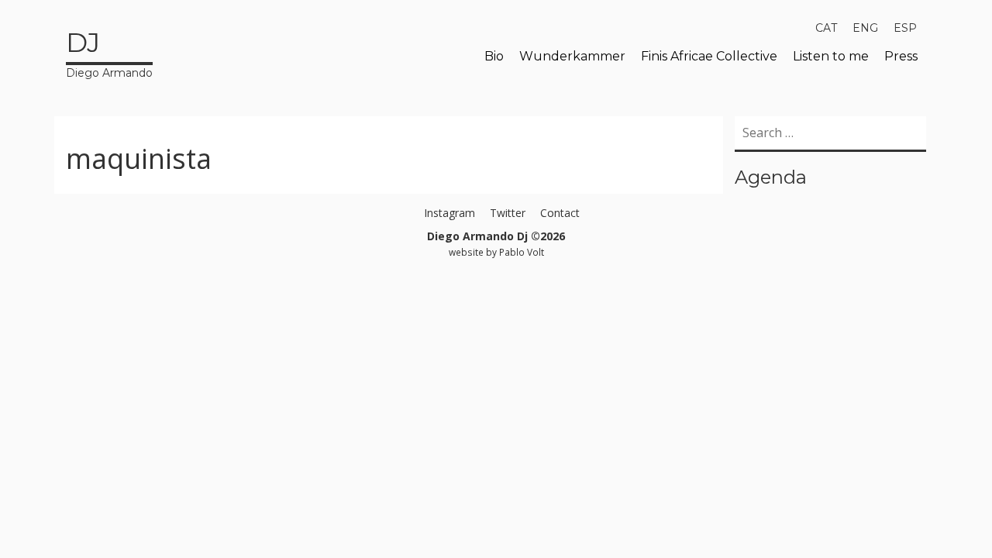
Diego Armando (109, 53)
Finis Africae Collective (709, 56)
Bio (494, 56)
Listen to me (831, 56)
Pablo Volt (521, 252)
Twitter (507, 212)
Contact (560, 212)
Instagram (449, 212)
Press (901, 56)
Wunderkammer (572, 56)
